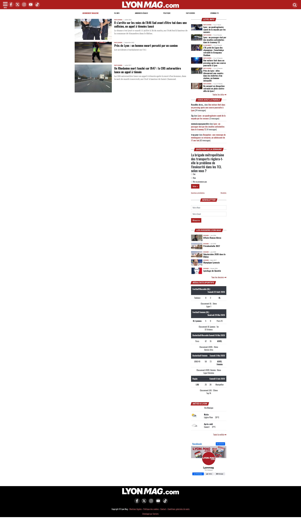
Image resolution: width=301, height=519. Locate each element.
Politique (166, 13)
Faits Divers (190, 13)
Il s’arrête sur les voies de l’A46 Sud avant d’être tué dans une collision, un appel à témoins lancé (150, 24)
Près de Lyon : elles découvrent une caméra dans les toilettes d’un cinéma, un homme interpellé (213, 75)
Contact (163, 509)
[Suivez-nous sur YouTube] (157, 502)
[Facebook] (10, 5)
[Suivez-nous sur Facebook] (208, 459)
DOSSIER (206, 235)
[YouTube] (30, 5)
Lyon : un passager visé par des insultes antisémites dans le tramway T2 (214, 40)
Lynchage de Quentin (212, 270)
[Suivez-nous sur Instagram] (150, 502)
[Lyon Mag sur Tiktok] (164, 502)
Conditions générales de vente (178, 509)
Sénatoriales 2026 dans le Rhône (214, 255)
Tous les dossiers (217, 277)
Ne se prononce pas (200, 181)
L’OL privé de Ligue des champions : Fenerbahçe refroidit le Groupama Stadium (213, 51)
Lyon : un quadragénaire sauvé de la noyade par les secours (214, 29)
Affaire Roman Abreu (212, 237)
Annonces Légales (141, 13)
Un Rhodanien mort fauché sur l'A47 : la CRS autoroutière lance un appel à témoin (147, 70)
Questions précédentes (198, 193)
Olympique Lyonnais (211, 262)
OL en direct (207, 45)
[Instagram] (23, 5)
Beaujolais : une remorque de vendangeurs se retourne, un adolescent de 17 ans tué (208, 137)
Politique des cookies (151, 509)
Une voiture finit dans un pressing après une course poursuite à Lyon (214, 63)
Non (194, 177)
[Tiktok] (36, 5)
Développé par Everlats (150, 513)
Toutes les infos (218, 94)
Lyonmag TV (214, 13)
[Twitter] (17, 5)
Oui (194, 174)
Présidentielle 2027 (211, 245)
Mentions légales (135, 509)
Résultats (223, 193)
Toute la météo (218, 434)
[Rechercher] (294, 5)
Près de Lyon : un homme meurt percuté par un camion (146, 45)
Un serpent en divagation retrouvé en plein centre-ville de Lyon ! (214, 88)
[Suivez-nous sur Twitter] (143, 502)
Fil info (116, 13)
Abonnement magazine (90, 13)
